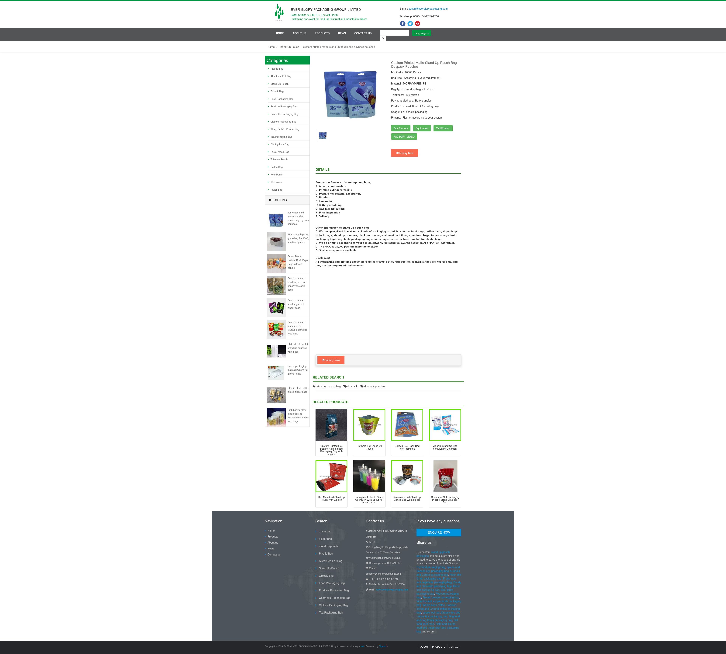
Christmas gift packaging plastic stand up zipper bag (445, 499)
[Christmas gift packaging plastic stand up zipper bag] (445, 476)
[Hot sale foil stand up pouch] (369, 425)
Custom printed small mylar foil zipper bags (296, 304)
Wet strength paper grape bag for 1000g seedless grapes (298, 238)
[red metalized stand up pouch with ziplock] (331, 476)
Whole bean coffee (434, 605)
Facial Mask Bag (280, 152)
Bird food (428, 624)
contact (454, 646)
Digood (382, 646)
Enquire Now (439, 532)
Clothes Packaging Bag (283, 121)
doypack (352, 386)
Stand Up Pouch (289, 47)
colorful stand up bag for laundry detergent (445, 447)
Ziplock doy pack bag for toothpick (407, 447)
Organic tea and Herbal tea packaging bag (438, 614)
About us (299, 33)
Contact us (363, 33)
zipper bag (325, 539)
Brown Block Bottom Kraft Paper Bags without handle (298, 261)
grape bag (324, 531)
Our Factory (401, 128)
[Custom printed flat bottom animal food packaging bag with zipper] (331, 425)
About (424, 646)
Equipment (422, 128)
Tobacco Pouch (279, 159)
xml (362, 646)
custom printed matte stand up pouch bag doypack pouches (298, 218)
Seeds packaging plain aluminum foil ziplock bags (298, 369)
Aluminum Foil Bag (281, 76)
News (342, 33)
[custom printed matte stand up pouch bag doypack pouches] (323, 135)
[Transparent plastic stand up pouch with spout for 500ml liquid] (369, 476)
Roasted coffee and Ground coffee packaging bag (438, 608)
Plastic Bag (277, 68)
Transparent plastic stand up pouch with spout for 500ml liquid (369, 499)
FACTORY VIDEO (404, 136)
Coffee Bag (277, 167)
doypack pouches (374, 386)
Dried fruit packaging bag (438, 588)
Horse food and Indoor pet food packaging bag (438, 627)
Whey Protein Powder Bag (285, 129)
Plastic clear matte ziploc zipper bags (298, 389)
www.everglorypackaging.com (392, 589)
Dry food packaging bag (431, 567)
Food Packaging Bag (282, 99)
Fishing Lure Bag (280, 144)
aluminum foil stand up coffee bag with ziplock (407, 498)
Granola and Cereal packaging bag (438, 572)
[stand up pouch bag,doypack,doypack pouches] (350, 92)
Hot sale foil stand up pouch (369, 447)
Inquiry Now (406, 153)
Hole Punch (277, 174)
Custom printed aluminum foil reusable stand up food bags (297, 327)
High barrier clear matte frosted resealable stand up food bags (298, 415)
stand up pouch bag (328, 386)
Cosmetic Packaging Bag (284, 114)
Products (322, 33)
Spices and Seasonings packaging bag (438, 569)
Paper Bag (276, 189)
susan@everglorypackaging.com (428, 8)
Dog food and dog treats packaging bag (438, 618)
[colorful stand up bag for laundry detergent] (445, 425)
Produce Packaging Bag (284, 106)
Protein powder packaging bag (441, 597)
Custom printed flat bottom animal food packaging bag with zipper (331, 450)
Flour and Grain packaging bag (439, 576)
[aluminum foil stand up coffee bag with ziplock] (407, 476)
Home (280, 33)
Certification (443, 128)
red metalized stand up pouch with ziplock (331, 498)
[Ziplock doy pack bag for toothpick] (407, 425)
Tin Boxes (276, 182)
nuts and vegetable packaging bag (436, 580)
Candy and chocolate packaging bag (439, 584)
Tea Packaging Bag (281, 136)
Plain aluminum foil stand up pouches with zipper (298, 347)
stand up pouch (328, 546)
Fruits (446, 578)
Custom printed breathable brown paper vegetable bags (297, 283)
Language (420, 33)
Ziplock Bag (277, 91)
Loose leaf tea (431, 612)
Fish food (441, 624)
